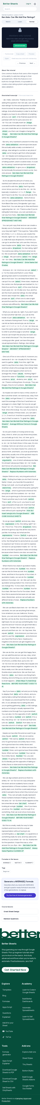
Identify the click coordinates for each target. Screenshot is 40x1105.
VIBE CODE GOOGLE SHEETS (18, 514)
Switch (23, 535)
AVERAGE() (7, 863)
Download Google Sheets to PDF (9, 1071)
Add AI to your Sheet (7, 1024)
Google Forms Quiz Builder (28, 1087)
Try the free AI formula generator (19, 895)
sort (14, 117)
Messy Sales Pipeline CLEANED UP (19, 849)
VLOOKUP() (29, 863)
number (5, 555)
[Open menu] (35, 4)
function (20, 376)
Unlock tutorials (20, 46)
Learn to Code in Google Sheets (29, 991)
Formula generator (6, 1053)
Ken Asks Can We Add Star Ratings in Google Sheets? (17, 174)
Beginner (6, 871)
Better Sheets (10, 4)
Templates (6, 990)
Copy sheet (20, 54)
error (13, 379)
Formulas (6, 1001)
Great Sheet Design (11, 912)
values (20, 373)
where (4, 131)
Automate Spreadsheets (28, 1009)
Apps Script (7, 1007)
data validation (12, 144)
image (29, 122)
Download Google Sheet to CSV (9, 1080)
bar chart (23, 803)
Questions (6, 1013)
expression (9, 524)
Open (7, 58)
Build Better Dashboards (27, 1000)
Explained (6, 1017)
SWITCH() (18, 863)
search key (6, 488)
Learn (20, 22)
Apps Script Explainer (7, 1062)
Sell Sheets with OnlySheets (8, 1088)
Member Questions (11, 919)
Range (28, 192)
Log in (28, 4)
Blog (4, 995)
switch (31, 499)
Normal (31, 22)
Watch (8, 22)
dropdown (31, 167)
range (6, 256)
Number (19, 756)
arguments (6, 460)
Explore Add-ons (29, 1052)
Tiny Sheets (27, 1064)
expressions (7, 535)
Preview (31, 54)
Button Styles (27, 1070)
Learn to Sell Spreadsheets (28, 1017)
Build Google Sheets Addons (28, 1078)
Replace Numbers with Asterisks (23, 471)
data (4, 153)
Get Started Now (15, 970)
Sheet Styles (27, 1058)
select (24, 256)
